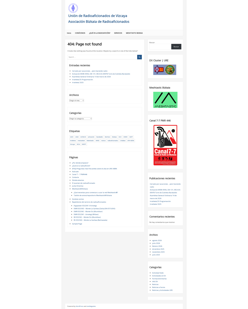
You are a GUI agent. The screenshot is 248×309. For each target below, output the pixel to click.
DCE (120, 137)
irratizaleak (81, 140)
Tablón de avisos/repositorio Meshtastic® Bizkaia (93, 195)
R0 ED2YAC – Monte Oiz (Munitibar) (87, 217)
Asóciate (75, 171)
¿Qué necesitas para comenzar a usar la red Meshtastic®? (96, 192)
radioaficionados (113, 140)
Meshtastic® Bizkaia (80, 189)
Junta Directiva (77, 186)
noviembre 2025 (158, 252)
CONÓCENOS (80, 33)
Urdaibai (122, 140)
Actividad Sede (158, 273)
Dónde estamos (78, 180)
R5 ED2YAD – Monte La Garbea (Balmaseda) (90, 220)
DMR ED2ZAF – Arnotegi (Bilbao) (86, 214)
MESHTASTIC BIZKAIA (134, 33)
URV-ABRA (130, 140)
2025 (71, 137)
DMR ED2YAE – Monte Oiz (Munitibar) (88, 211)
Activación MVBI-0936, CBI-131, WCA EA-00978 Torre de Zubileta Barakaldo (101, 74)
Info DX (155, 281)
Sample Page (77, 224)
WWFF (84, 144)
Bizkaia (114, 137)
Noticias (155, 284)
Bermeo (107, 137)
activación (91, 137)
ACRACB (83, 137)
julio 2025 (156, 255)
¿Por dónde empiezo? (80, 163)
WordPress (80, 306)
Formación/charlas (159, 279)
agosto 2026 (157, 240)
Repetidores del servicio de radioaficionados (89, 202)
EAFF (131, 137)
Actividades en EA (159, 276)
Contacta (75, 177)
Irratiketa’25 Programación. (82, 79)
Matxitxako (90, 140)
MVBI (97, 140)
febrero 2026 (157, 246)
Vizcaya (72, 144)
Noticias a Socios (158, 287)
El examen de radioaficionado (83, 183)
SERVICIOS (118, 33)
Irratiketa (73, 140)
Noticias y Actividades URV (162, 290)
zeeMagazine (91, 306)
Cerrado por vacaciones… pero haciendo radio (89, 71)
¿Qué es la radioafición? (81, 166)
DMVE (125, 137)
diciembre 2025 (158, 249)
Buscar (152, 42)
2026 (76, 137)
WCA (78, 144)
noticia (103, 140)
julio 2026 (156, 243)
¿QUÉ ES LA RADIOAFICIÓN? (99, 33)
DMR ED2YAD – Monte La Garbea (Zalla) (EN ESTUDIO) (94, 208)
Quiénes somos (78, 199)
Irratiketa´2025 (78, 82)
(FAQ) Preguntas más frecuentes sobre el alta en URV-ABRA (94, 169)
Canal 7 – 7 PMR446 (79, 174)
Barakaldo (99, 137)
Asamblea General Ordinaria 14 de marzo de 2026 (91, 77)
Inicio (69, 33)
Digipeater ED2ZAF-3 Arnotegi (85, 206)
